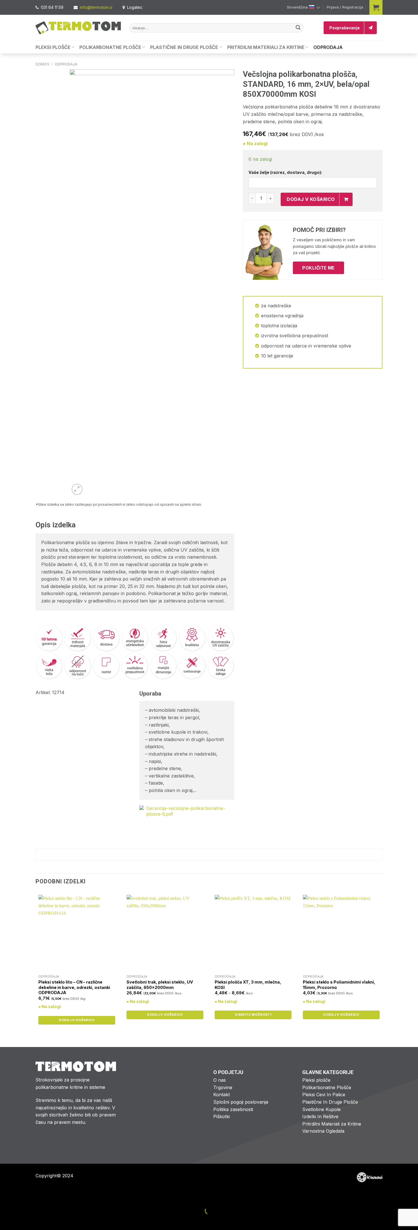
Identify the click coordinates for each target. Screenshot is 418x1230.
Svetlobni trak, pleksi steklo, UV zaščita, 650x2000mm (160, 985)
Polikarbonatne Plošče (110, 47)
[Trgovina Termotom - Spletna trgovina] (78, 27)
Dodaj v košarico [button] (77, 1020)
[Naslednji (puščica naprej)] (22, 1220)
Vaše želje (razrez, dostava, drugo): (285, 172)
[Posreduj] (298, 28)
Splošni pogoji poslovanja (240, 1102)
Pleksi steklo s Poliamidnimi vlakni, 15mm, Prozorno (339, 985)
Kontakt (221, 1094)
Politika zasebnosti (233, 1109)
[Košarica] (376, 7)
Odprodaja (328, 47)
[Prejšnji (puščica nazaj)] (5, 1220)
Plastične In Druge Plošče (184, 47)
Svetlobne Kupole (321, 1109)
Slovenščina (297, 7)
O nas (219, 1080)
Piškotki (221, 1116)
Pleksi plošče (316, 1080)
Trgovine (222, 1087)
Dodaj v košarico (311, 199)
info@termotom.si (96, 7)
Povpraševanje (344, 27)
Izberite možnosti (253, 1015)
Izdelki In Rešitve (320, 1116)
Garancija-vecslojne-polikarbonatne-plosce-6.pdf (185, 811)
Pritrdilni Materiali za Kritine (266, 47)
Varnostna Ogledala (323, 1131)
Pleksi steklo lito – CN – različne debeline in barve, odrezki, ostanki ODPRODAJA (74, 987)
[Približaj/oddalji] (22, 1196)
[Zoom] (77, 489)
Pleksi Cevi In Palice (323, 1094)
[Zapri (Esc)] (5, 1196)
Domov (42, 64)
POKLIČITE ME (318, 268)
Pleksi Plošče (53, 47)
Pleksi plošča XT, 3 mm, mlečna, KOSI (248, 985)
